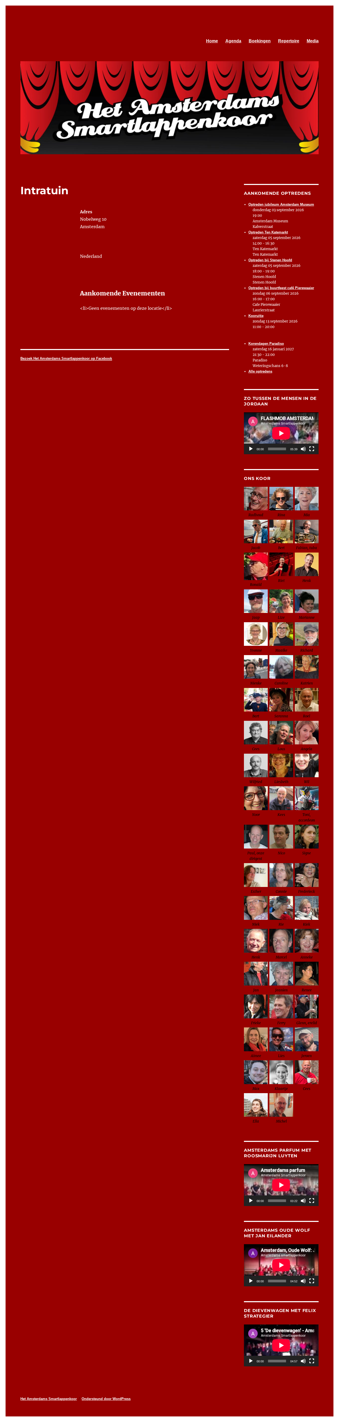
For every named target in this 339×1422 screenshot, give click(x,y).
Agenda (233, 41)
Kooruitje (256, 316)
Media (313, 41)
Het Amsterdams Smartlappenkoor (48, 1399)
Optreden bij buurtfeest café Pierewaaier (281, 288)
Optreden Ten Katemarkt (268, 232)
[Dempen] (303, 449)
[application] (281, 433)
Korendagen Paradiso (266, 344)
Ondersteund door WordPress (106, 1399)
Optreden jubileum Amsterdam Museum (281, 204)
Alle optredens (260, 371)
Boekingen (260, 41)
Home (212, 41)
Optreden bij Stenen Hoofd (270, 260)
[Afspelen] (250, 449)
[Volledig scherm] (311, 449)
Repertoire (288, 41)
